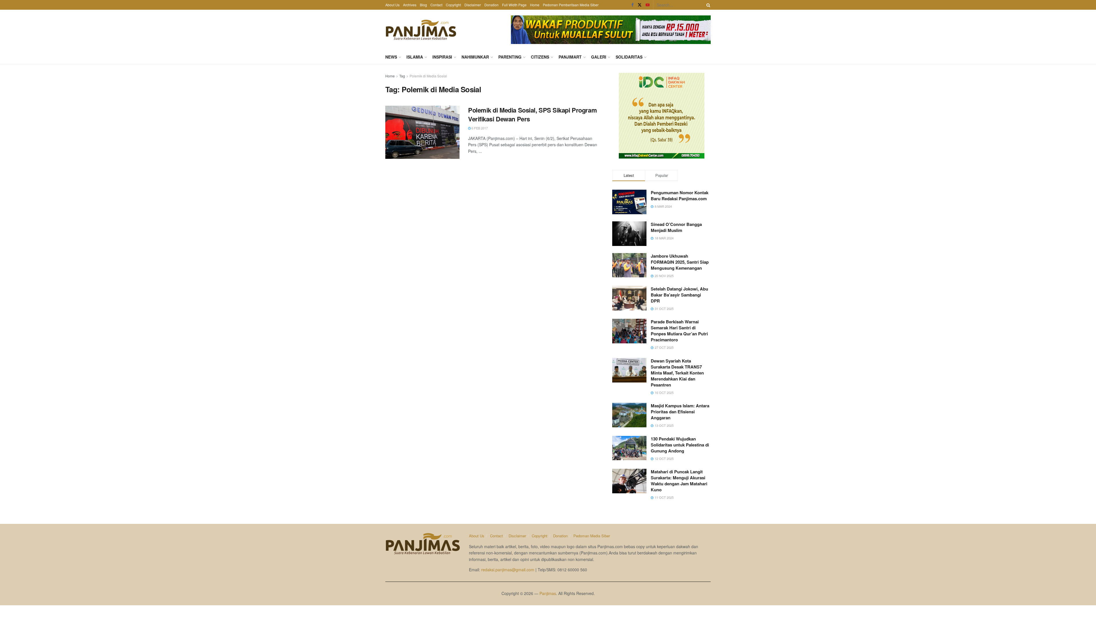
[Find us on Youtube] (648, 5)
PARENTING (509, 57)
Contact (436, 4)
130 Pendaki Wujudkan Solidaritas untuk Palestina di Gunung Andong (680, 445)
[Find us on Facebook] (632, 5)
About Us (392, 4)
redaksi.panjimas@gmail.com (507, 569)
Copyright (453, 4)
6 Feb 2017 (479, 128)
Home (534, 4)
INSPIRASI (442, 57)
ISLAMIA (414, 57)
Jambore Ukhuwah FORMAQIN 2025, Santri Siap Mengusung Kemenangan (680, 262)
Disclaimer (472, 4)
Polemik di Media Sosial (428, 75)
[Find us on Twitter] (640, 5)
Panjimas (547, 593)
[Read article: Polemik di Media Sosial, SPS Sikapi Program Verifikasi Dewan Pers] (422, 132)
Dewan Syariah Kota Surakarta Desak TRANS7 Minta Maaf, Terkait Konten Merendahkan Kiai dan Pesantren (677, 373)
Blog (423, 4)
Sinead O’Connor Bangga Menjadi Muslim (676, 227)
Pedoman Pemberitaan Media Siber (571, 4)
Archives (409, 4)
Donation (491, 4)
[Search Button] (707, 5)
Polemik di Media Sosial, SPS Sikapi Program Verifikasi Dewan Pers (532, 114)
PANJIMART (570, 57)
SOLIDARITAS (629, 57)
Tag (402, 75)
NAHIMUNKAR (475, 57)
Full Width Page (514, 4)
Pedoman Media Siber (591, 535)
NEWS (391, 57)
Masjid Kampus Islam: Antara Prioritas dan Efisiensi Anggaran (680, 411)
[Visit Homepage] (421, 29)
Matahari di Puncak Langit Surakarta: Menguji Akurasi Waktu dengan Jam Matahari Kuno (679, 480)
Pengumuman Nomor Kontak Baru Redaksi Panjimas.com (679, 195)
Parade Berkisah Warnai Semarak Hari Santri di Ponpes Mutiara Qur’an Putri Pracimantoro (679, 330)
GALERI (598, 57)
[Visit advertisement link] (611, 29)
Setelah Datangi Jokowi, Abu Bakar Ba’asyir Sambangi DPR (679, 295)
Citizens (540, 57)
